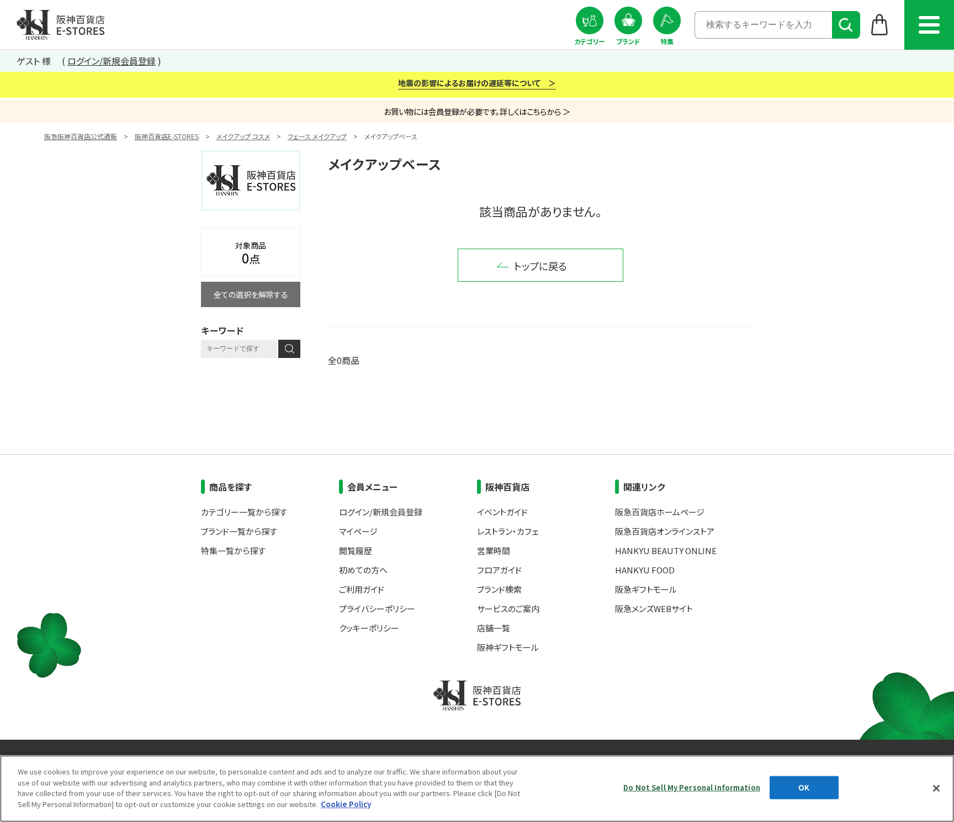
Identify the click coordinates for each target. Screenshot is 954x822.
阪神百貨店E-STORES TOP (60, 24)
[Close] (936, 788)
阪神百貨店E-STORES (167, 136)
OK (803, 787)
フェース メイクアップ (317, 136)
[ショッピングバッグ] (879, 24)
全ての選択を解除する (251, 294)
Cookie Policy (346, 803)
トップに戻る (540, 266)
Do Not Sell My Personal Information (691, 787)
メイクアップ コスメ (243, 136)
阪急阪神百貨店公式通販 (80, 136)
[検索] (846, 25)
